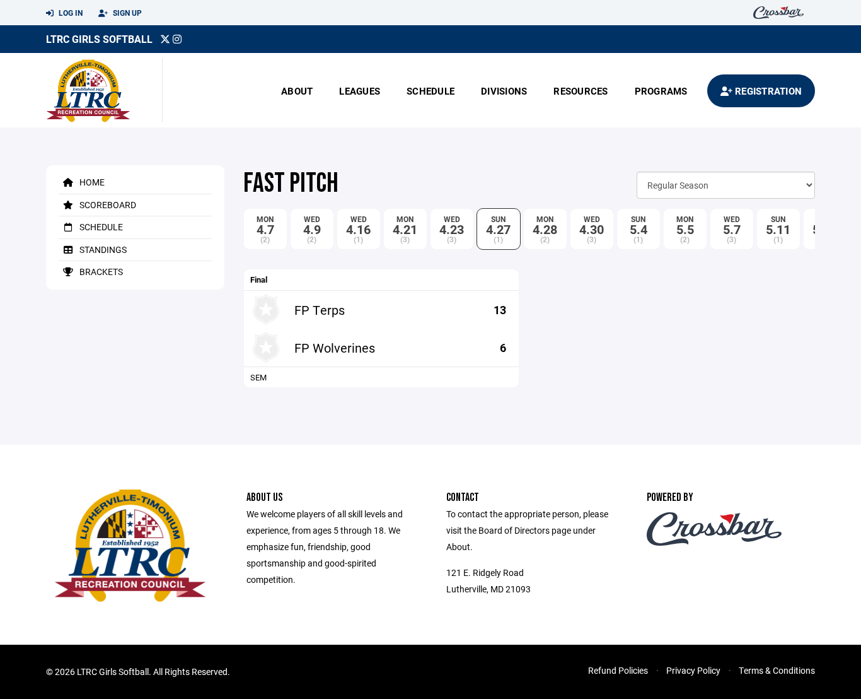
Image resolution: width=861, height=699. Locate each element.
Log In (70, 13)
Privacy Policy (693, 670)
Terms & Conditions (777, 670)
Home (91, 182)
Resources (580, 91)
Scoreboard (107, 205)
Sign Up (126, 13)
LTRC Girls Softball (99, 38)
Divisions (504, 91)
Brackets (100, 272)
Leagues (359, 91)
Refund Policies (618, 670)
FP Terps (319, 310)
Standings (102, 250)
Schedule (430, 91)
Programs (661, 91)
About (297, 91)
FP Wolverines (334, 347)
